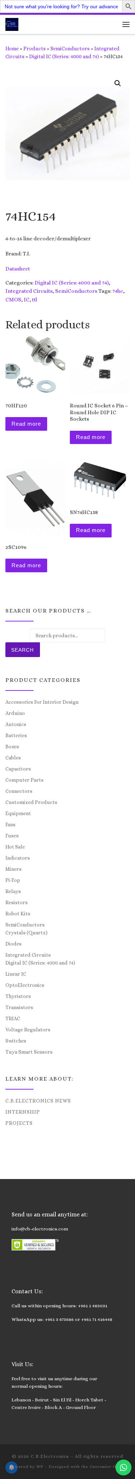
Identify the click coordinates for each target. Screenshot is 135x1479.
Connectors (18, 791)
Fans (10, 824)
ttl (34, 299)
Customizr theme (108, 1466)
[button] (117, 83)
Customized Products (31, 802)
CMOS (13, 299)
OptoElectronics (24, 985)
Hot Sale (15, 847)
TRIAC (12, 1018)
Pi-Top (12, 880)
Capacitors (18, 769)
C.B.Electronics (50, 1456)
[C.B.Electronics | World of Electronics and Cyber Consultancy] (11, 23)
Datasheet (17, 268)
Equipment (18, 813)
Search (22, 650)
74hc (117, 291)
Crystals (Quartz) (26, 932)
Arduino (15, 713)
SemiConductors (70, 48)
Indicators (17, 858)
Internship (22, 1112)
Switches (15, 1041)
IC (27, 299)
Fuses (12, 835)
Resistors (16, 902)
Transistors (19, 1007)
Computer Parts (24, 780)
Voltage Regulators (27, 1029)
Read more (26, 424)
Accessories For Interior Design (41, 702)
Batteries (16, 735)
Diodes (13, 944)
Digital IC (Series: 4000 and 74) (64, 56)
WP (39, 1466)
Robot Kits (17, 913)
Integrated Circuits (29, 291)
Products (34, 48)
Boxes (12, 746)
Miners (13, 869)
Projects (19, 1123)
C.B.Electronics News (38, 1101)
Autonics (15, 724)
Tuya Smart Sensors (29, 1052)
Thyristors (18, 996)
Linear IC (15, 974)
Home (12, 48)
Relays (13, 891)
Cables (13, 758)
